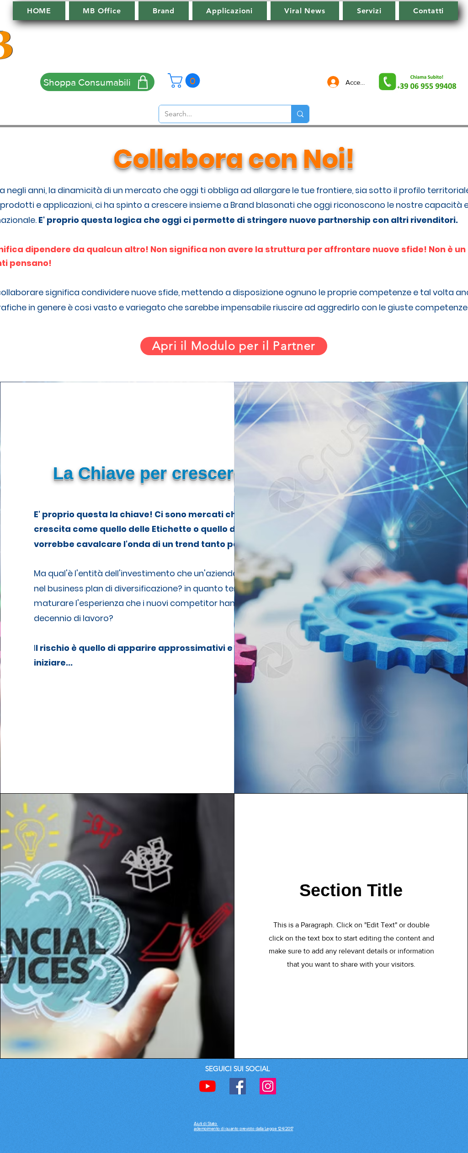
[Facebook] (237, 1086)
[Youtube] (207, 1086)
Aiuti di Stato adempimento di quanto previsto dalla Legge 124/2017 (243, 1126)
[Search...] (300, 114)
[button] (185, 80)
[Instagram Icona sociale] (268, 1086)
